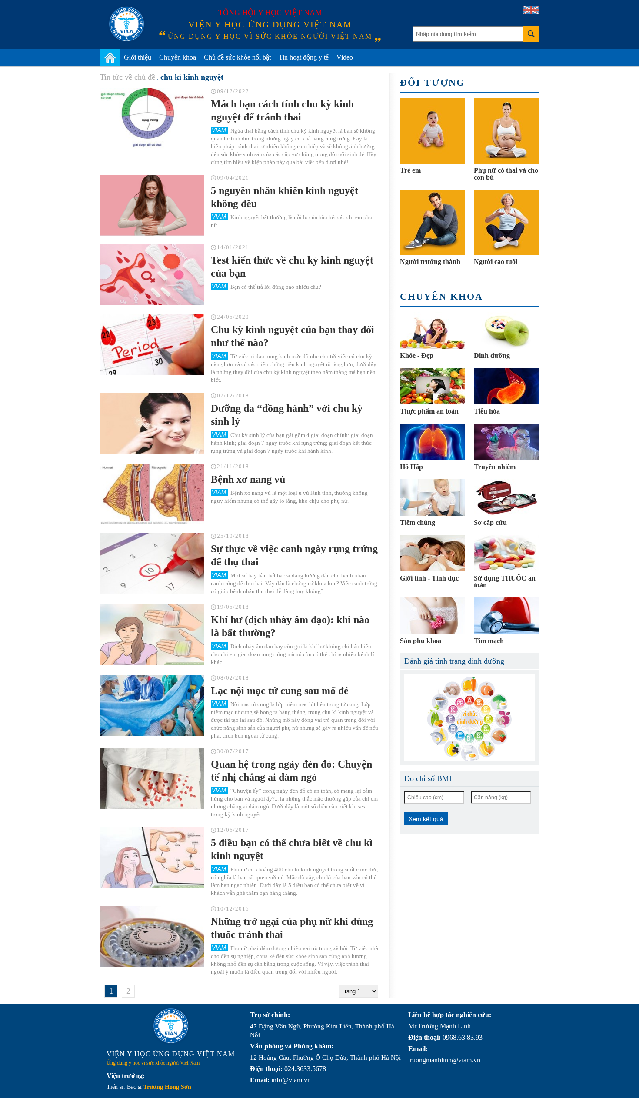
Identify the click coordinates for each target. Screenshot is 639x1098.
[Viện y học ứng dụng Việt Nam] (170, 1025)
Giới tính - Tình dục (429, 578)
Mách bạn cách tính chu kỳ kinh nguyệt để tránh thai (282, 110)
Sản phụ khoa (420, 640)
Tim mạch (489, 640)
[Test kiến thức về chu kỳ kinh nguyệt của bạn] (152, 274)
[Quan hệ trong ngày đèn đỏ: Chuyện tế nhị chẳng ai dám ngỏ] (152, 778)
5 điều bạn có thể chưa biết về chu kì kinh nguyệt (292, 849)
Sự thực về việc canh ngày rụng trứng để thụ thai (294, 555)
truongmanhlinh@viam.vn (444, 1060)
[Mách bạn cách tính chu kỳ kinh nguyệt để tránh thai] (152, 118)
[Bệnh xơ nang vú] (152, 494)
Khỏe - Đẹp (416, 355)
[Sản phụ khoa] (432, 615)
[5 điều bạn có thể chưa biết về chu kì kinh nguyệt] (152, 857)
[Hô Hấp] (432, 442)
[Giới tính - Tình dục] (432, 553)
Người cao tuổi (495, 261)
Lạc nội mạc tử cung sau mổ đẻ (280, 690)
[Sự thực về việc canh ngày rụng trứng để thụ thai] (152, 563)
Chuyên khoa (177, 57)
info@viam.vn (291, 1080)
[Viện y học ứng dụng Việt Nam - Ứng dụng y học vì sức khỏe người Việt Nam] (126, 23)
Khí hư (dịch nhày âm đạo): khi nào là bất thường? (290, 626)
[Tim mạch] (506, 615)
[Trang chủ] (110, 57)
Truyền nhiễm (495, 467)
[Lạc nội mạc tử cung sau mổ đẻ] (152, 705)
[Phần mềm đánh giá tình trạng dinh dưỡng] (469, 717)
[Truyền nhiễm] (506, 442)
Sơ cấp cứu (490, 522)
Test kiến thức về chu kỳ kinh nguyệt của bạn (292, 266)
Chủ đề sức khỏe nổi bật (237, 57)
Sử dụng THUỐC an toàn (505, 581)
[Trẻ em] (432, 131)
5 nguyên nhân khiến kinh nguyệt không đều (284, 197)
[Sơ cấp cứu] (506, 497)
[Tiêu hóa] (506, 386)
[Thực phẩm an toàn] (432, 386)
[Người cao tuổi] (506, 222)
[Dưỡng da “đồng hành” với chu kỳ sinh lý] (152, 423)
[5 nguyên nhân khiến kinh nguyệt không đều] (152, 205)
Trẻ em (410, 170)
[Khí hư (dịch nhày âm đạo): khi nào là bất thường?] (152, 634)
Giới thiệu (137, 57)
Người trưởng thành (430, 261)
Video (344, 57)
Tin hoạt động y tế (304, 57)
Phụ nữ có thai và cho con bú (506, 174)
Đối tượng (432, 82)
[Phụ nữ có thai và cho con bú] (506, 131)
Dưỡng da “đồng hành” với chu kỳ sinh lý (287, 415)
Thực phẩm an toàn (429, 411)
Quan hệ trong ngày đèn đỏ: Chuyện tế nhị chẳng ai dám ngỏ (291, 770)
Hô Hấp (411, 467)
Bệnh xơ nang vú (248, 479)
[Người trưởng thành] (432, 222)
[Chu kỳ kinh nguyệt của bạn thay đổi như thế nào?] (152, 344)
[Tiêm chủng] (432, 497)
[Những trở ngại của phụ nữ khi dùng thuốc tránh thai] (152, 936)
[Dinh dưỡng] (506, 330)
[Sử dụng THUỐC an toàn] (506, 553)
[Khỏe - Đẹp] (432, 330)
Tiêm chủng (417, 522)
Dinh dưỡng (492, 355)
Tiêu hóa (487, 411)
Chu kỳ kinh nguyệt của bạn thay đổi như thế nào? (292, 336)
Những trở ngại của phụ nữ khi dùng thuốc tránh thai (292, 928)
